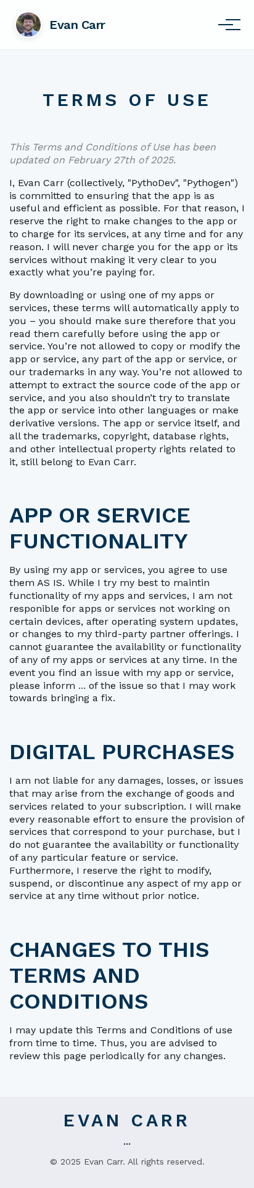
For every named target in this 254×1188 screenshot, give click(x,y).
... (82, 686)
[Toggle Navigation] (225, 24)
